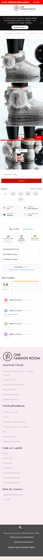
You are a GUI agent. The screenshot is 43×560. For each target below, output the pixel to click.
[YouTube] (16, 508)
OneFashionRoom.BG (11, 478)
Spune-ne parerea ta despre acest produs (21, 269)
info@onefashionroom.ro (13, 495)
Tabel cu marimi (36, 189)
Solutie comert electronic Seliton (21, 547)
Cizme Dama (32, 33)
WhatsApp (28, 229)
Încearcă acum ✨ (19, 27)
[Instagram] (10, 508)
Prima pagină (8, 33)
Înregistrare (7, 463)
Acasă (5, 453)
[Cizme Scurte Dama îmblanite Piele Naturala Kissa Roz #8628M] (20, 158)
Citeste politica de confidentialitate (22, 537)
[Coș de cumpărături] (40, 8)
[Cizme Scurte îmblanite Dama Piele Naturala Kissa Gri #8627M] (21, 81)
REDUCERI (8, 458)
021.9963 (14, 229)
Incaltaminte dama (20, 33)
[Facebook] (4, 508)
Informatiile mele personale (23, 542)
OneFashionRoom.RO (11, 473)
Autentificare (8, 468)
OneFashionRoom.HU (11, 483)
